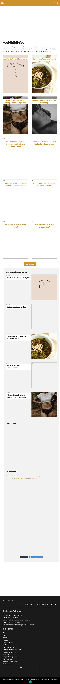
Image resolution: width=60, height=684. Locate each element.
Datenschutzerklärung (41, 604)
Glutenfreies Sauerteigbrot (16, 307)
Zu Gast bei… (7, 664)
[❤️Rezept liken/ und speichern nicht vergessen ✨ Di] (44, 503)
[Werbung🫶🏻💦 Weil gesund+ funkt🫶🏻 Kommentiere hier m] (18, 547)
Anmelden (53, 604)
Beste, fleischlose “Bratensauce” (13, 367)
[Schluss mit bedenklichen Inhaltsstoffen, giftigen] (44, 518)
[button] (54, 3)
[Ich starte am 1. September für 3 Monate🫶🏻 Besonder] (18, 518)
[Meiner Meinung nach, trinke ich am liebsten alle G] (44, 532)
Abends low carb (8, 642)
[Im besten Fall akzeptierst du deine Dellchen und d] (18, 532)
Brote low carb (7, 645)
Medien (5, 638)
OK (30, 681)
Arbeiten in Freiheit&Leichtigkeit (18, 278)
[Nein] (58, 680)
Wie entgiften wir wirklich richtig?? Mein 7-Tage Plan (16, 396)
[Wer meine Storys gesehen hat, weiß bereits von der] (44, 547)
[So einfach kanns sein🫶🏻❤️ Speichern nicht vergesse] (18, 503)
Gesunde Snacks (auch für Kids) (12, 649)
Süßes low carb (7, 659)
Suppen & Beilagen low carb (11, 657)
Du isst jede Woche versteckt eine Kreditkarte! (17, 337)
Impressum (28, 604)
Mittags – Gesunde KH (9, 652)
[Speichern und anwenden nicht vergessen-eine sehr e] (44, 488)
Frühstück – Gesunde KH (10, 647)
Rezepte (5, 640)
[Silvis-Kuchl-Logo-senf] (2, 3)
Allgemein (6, 633)
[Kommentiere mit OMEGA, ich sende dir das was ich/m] (18, 488)
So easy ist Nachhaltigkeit (10, 661)
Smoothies (6, 654)
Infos (4, 635)
